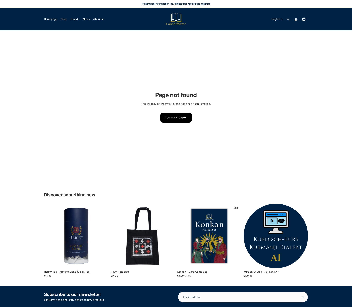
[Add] (102, 262)
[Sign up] (302, 297)
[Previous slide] (49, 236)
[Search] (288, 19)
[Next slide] (102, 236)
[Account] (296, 19)
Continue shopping (176, 117)
